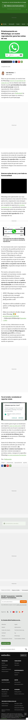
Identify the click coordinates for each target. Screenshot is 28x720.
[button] (11, 72)
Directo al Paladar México (6, 710)
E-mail (22, 62)
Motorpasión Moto (18, 684)
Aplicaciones (10, 462)
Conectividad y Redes (19, 638)
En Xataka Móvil (6, 236)
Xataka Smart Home (6, 669)
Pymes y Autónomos (19, 694)
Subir (22, 655)
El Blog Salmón (17, 691)
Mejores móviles (16, 590)
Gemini (23, 24)
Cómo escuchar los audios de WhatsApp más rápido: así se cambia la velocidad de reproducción (14, 240)
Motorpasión (17, 682)
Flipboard (19, 62)
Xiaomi (3, 627)
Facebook (14, 62)
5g (15, 633)
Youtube (13, 611)
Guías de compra (6, 630)
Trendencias (4, 691)
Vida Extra (16, 665)
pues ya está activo (15, 426)
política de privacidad (22, 604)
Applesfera (4, 667)
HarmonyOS (11, 24)
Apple (15, 624)
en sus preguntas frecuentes (17, 455)
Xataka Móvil (5, 665)
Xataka (3, 663)
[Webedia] (5, 656)
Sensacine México (18, 705)
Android (4, 633)
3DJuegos (16, 663)
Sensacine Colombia (19, 707)
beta (26, 462)
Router (18, 24)
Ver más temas (6, 643)
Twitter (16, 62)
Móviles (5, 24)
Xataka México (5, 703)
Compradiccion (5, 696)
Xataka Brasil (5, 705)
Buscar (26, 649)
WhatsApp (17, 635)
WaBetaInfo (18, 93)
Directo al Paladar (6, 682)
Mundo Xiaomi (5, 671)
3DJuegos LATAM (18, 703)
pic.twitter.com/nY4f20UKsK (11, 316)
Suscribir (23, 601)
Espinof (16, 674)
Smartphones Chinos (7, 638)
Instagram (16, 611)
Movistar (4, 624)
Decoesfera (4, 694)
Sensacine (16, 672)
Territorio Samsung (19, 630)
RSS (19, 611)
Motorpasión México (19, 709)
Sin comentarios (7, 61)
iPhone (3, 635)
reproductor (19, 462)
